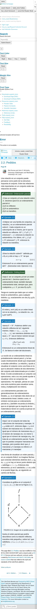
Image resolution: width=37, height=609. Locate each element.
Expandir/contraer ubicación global (35, 157)
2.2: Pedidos (15, 551)
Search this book (5, 36)
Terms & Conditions (16, 597)
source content (6, 559)
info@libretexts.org (8, 601)
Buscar (4, 606)
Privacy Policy (5, 597)
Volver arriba (5, 567)
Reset (3, 56)
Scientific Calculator (10, 108)
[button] (7, 122)
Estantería (21, 158)
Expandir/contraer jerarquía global (3, 158)
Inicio (10, 158)
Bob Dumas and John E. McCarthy (19, 557)
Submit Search (5, 42)
